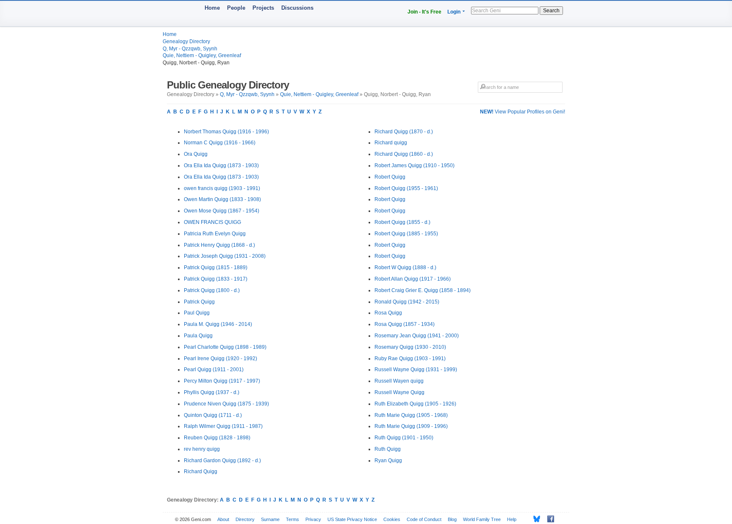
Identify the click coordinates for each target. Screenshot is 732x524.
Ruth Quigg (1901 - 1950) (403, 438)
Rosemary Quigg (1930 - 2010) (410, 347)
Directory (245, 519)
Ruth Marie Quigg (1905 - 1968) (411, 415)
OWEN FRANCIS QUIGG (212, 222)
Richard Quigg (200, 471)
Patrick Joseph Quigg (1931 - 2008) (225, 256)
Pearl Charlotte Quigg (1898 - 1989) (225, 347)
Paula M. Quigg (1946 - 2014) (218, 324)
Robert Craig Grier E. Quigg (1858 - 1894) (422, 290)
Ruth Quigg (387, 449)
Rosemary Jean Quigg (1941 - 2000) (416, 336)
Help (511, 519)
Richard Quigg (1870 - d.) (403, 132)
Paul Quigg (197, 313)
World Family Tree (482, 519)
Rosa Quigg (388, 313)
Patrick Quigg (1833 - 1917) (215, 279)
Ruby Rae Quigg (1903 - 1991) (410, 358)
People (236, 8)
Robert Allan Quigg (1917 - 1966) (412, 279)
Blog (452, 519)
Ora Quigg (196, 154)
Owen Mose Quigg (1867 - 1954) (221, 211)
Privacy (313, 519)
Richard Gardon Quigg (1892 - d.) (222, 460)
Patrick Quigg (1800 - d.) (212, 290)
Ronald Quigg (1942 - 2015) (406, 302)
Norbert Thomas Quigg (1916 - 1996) (226, 132)
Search (551, 11)
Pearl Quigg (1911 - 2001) (214, 369)
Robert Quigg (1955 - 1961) (406, 188)
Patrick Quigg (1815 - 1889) (215, 267)
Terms (292, 519)
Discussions (297, 8)
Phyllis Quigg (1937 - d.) (211, 392)
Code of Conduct (424, 519)
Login (453, 12)
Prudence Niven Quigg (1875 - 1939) (226, 404)
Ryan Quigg (388, 460)
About (223, 519)
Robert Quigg (389, 177)
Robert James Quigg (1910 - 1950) (414, 165)
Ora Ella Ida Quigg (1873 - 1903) (221, 165)
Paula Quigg (198, 336)
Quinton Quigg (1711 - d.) (213, 415)
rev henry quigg (202, 449)
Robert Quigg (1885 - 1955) (406, 234)
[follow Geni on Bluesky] (534, 518)
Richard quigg (390, 143)
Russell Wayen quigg (399, 381)
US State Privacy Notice (352, 519)
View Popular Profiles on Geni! (522, 112)
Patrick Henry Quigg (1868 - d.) (219, 245)
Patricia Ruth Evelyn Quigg (215, 234)
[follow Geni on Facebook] (548, 518)
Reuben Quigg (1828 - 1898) (217, 438)
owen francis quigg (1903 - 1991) (222, 188)
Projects (263, 8)
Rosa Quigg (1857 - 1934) (404, 324)
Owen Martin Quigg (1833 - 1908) (222, 199)
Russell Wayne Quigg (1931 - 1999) (415, 369)
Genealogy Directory (186, 41)
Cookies (391, 519)
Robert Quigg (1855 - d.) (402, 222)
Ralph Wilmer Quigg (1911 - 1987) (223, 426)
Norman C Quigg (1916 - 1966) (219, 143)
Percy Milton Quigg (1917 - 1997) (222, 381)
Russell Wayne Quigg (399, 392)
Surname (270, 519)
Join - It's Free (424, 12)
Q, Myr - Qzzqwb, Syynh (190, 49)
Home (212, 8)
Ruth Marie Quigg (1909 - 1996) (411, 426)
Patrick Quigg (199, 302)
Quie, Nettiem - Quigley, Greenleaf (202, 55)
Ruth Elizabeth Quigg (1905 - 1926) (415, 404)
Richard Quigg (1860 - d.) (403, 154)
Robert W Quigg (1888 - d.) (405, 267)
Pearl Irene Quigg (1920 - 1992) (220, 358)
